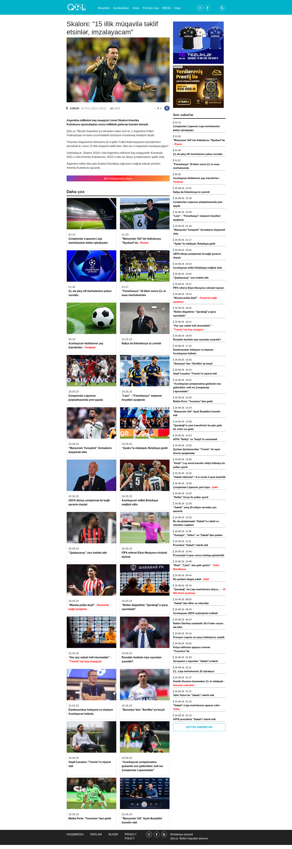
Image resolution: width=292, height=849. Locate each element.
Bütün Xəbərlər (199, 727)
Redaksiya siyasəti (181, 834)
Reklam (96, 834)
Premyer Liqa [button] (151, 8)
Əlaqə (113, 834)
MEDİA (166, 8)
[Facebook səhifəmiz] (157, 837)
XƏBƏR (74, 108)
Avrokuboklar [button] (121, 8)
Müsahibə (104, 8)
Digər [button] (177, 8)
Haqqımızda (75, 834)
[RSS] (164, 837)
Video (135, 8)
